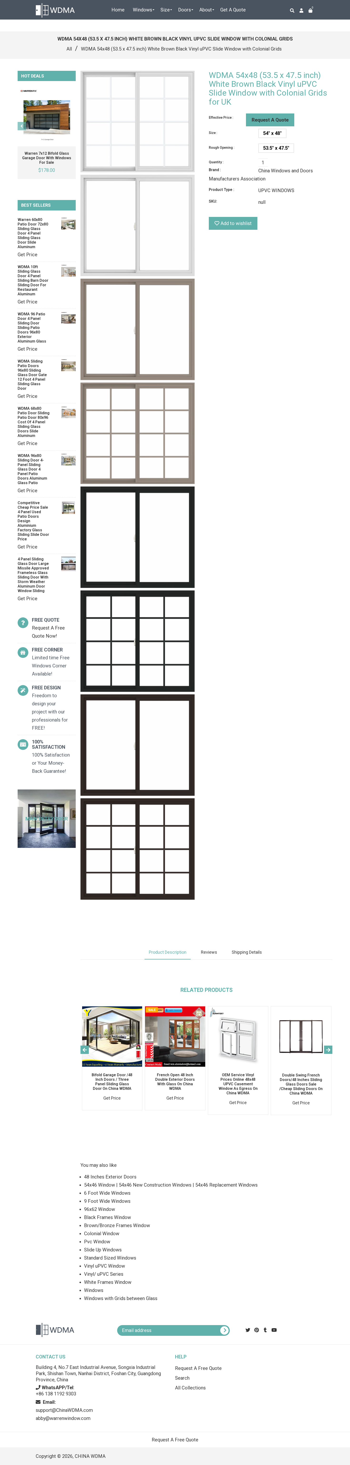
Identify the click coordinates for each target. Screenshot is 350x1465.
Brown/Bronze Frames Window (117, 1225)
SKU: (213, 201)
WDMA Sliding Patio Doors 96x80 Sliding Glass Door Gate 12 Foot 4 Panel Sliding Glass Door (32, 375)
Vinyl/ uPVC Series (103, 1274)
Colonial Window (101, 1233)
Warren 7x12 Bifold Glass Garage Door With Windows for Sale (46, 158)
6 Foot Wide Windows (107, 1193)
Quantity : (216, 162)
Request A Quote (270, 120)
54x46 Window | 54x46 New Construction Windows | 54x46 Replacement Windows (171, 1185)
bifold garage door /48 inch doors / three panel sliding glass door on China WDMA (112, 1082)
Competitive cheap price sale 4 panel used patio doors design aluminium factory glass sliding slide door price (33, 521)
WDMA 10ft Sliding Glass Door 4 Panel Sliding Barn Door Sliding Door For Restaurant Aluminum (33, 280)
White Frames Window (107, 1282)
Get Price (27, 254)
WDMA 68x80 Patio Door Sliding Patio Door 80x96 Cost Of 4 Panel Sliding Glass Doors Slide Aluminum (34, 422)
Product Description (167, 952)
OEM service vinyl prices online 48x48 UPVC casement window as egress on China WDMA (238, 1084)
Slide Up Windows (103, 1250)
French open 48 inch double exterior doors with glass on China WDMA (175, 1082)
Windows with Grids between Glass (120, 1298)
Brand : (215, 170)
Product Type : (221, 189)
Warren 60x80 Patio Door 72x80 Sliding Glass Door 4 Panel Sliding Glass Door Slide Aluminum (33, 233)
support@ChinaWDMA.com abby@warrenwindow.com (64, 1410)
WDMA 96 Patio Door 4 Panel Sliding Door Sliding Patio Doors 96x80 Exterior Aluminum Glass (32, 327)
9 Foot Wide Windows (107, 1201)
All (69, 49)
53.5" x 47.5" (276, 148)
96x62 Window (99, 1209)
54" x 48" (272, 133)
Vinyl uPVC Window (104, 1266)
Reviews (209, 952)
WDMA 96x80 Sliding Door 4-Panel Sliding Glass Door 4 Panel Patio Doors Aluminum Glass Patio (32, 469)
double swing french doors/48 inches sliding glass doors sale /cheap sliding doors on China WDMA (301, 1084)
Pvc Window (97, 1242)
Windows (93, 1290)
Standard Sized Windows (110, 1258)
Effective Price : (221, 117)
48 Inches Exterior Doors (110, 1177)
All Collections (190, 1388)
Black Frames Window (107, 1217)
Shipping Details (247, 952)
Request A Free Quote (198, 1368)
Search (182, 1378)
